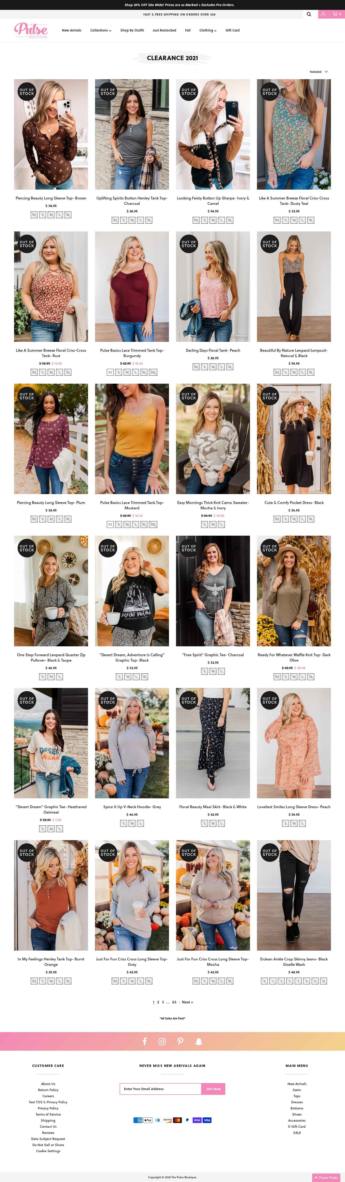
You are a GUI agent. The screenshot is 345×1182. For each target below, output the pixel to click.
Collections (99, 30)
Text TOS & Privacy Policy (48, 1102)
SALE (297, 1132)
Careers (48, 1095)
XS (110, 372)
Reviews (48, 1132)
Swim (297, 1089)
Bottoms (297, 1108)
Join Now (213, 1088)
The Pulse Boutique (183, 1177)
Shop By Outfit (132, 30)
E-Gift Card (297, 1126)
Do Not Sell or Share (48, 1144)
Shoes (297, 1114)
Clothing (206, 30)
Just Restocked (164, 30)
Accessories (297, 1120)
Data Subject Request (48, 1138)
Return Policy (48, 1089)
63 (174, 1002)
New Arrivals (71, 30)
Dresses (297, 1102)
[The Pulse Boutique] (31, 30)
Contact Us (48, 1126)
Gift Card (233, 30)
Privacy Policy (48, 1108)
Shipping (48, 1120)
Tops (297, 1095)
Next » (187, 1002)
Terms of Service (48, 1114)
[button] (326, 1178)
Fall (188, 30)
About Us (48, 1083)
